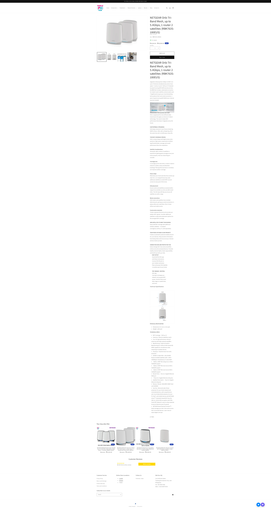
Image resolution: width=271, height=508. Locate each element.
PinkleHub (133, 506)
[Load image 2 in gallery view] (112, 57)
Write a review (147, 464)
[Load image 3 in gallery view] (122, 57)
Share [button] (152, 416)
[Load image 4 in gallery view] (132, 57)
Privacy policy (139, 506)
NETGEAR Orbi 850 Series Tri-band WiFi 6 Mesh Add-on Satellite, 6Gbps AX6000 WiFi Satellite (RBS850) (145, 449)
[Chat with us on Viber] (263, 505)
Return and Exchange (101, 481)
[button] (114, 7)
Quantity (151, 45)
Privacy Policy (100, 478)
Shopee (121, 480)
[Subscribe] (120, 494)
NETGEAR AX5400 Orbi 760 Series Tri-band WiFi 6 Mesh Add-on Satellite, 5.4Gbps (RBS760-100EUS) (164, 449)
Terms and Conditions (102, 486)
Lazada (121, 478)
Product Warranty (101, 483)
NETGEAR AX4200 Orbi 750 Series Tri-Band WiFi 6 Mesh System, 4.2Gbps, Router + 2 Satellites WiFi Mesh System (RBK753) (125, 449)
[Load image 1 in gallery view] (101, 57)
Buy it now (162, 57)
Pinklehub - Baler (140, 478)
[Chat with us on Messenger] (258, 505)
